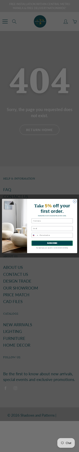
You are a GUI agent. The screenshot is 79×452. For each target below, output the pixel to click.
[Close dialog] (74, 201)
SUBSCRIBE (52, 243)
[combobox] (35, 235)
